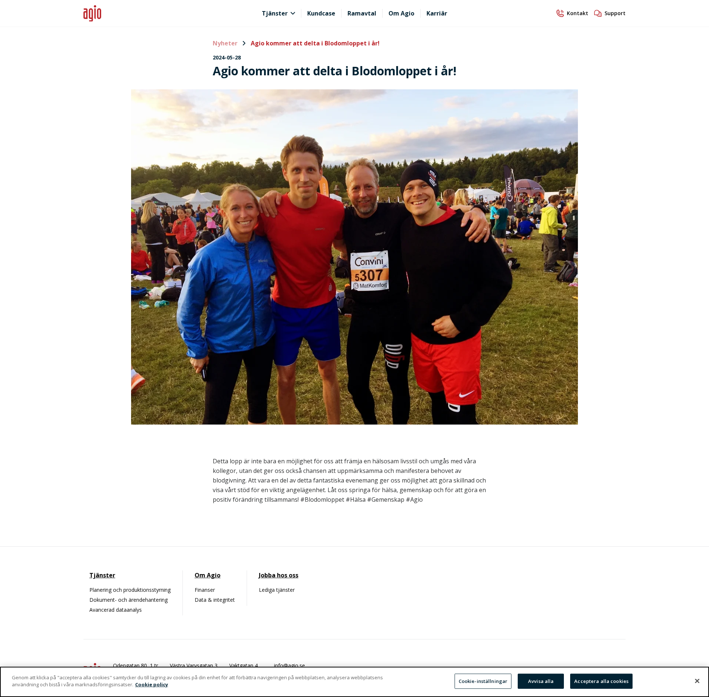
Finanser (205, 589)
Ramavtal (361, 13)
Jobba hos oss (278, 575)
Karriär (437, 13)
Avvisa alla (541, 681)
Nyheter (226, 43)
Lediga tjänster (277, 589)
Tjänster (275, 13)
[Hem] (151, 13)
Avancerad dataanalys (115, 609)
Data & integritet (215, 599)
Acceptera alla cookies (601, 681)
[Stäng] (697, 681)
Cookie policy (151, 684)
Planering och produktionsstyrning (130, 589)
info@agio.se (289, 665)
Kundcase (321, 13)
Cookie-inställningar (483, 681)
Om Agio (401, 13)
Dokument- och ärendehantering (128, 599)
